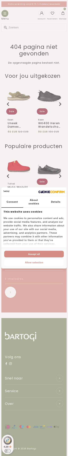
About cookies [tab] (34, 202)
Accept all (34, 254)
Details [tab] (56, 201)
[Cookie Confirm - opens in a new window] (51, 192)
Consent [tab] (12, 201)
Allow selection (34, 262)
